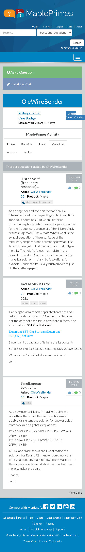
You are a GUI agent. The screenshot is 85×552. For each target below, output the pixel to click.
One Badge (27, 118)
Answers (12, 152)
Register (47, 27)
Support (59, 27)
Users (40, 517)
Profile (11, 144)
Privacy (43, 541)
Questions (58, 144)
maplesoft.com (69, 535)
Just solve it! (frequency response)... (30, 183)
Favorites (26, 144)
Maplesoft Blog (73, 517)
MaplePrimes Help (41, 529)
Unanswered (54, 517)
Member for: (26, 122)
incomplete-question (42, 202)
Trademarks (55, 541)
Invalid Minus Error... (36, 284)
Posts (42, 144)
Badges (38, 523)
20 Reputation (29, 113)
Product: (33, 196)
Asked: (25, 191)
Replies (28, 152)
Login (36, 27)
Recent (50, 523)
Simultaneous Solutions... (31, 385)
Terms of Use (30, 541)
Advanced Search (72, 47)
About (79, 27)
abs (27, 202)
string (34, 303)
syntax (25, 303)
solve (28, 403)
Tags (30, 517)
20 (22, 196)
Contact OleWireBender (74, 115)
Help (69, 27)
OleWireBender (41, 191)
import (43, 303)
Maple (44, 196)
